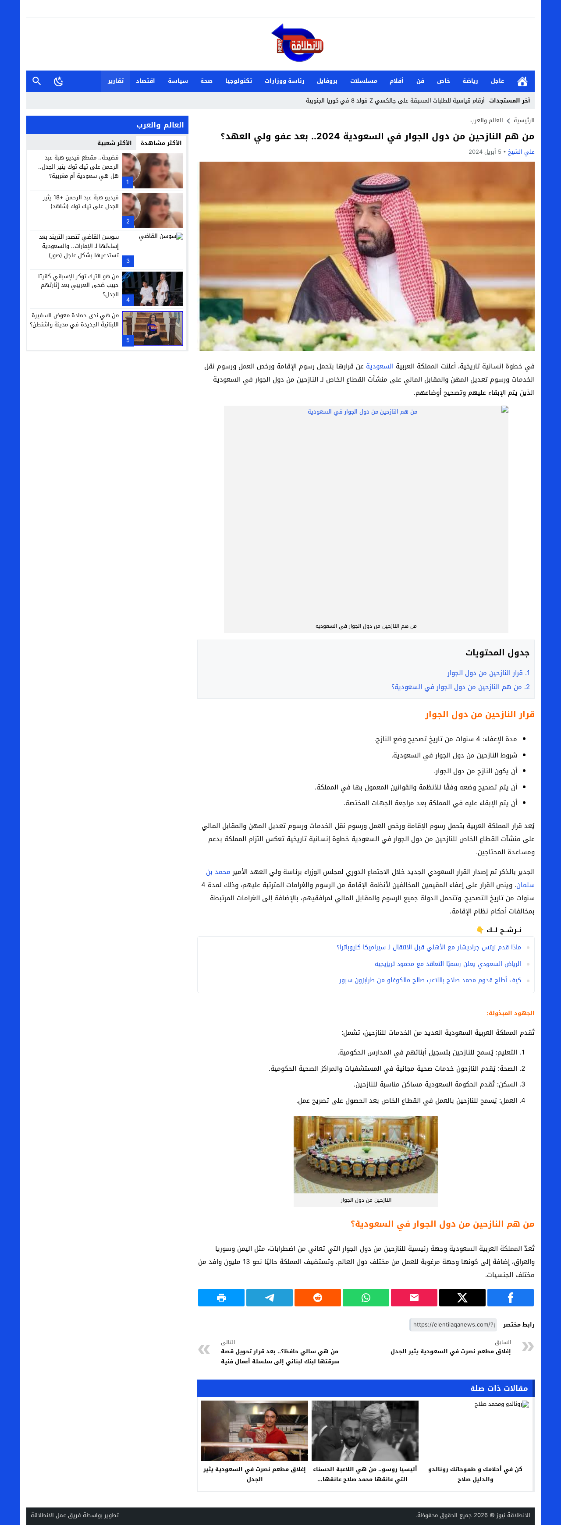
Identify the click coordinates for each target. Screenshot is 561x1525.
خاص (443, 80)
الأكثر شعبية (114, 143)
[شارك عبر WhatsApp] (366, 1297)
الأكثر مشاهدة (161, 143)
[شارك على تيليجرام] (270, 1297)
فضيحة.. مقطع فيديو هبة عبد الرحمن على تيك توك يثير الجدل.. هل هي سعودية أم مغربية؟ (78, 166)
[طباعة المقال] (221, 1297)
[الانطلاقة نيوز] (280, 44)
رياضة (470, 80)
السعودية (380, 366)
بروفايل (327, 80)
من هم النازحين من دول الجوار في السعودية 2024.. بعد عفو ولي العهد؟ (377, 136)
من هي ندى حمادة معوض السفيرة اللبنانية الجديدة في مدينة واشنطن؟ (74, 320)
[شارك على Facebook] (511, 1297)
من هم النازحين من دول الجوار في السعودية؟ (460, 687)
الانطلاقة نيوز (513, 1515)
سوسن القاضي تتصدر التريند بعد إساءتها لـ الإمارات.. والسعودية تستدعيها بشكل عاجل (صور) (79, 246)
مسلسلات (363, 80)
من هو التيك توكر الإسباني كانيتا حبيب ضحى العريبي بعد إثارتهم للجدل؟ (78, 285)
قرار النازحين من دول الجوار (487, 673)
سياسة (178, 80)
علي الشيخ (521, 151)
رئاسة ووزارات (285, 80)
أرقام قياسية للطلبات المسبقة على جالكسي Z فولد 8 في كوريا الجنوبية (395, 100)
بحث (36, 81)
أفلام (397, 80)
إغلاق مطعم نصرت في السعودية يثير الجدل (451, 1347)
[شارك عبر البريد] (414, 1297)
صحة (206, 80)
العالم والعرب (486, 120)
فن (420, 80)
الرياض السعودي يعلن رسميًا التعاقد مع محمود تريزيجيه (448, 964)
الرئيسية (522, 81)
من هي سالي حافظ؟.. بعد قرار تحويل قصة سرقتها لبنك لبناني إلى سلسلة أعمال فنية (280, 1352)
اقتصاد (145, 80)
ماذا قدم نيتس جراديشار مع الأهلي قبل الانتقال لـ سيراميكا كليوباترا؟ (429, 947)
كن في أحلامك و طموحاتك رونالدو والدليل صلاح (475, 1474)
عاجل (497, 80)
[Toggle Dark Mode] (58, 81)
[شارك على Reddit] (318, 1297)
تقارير (116, 80)
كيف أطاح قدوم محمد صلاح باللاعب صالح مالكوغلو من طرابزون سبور (430, 980)
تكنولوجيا (238, 80)
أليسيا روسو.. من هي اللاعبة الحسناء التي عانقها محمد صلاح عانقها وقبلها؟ (365, 1479)
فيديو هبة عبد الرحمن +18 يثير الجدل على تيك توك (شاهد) (81, 201)
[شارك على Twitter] (462, 1297)
